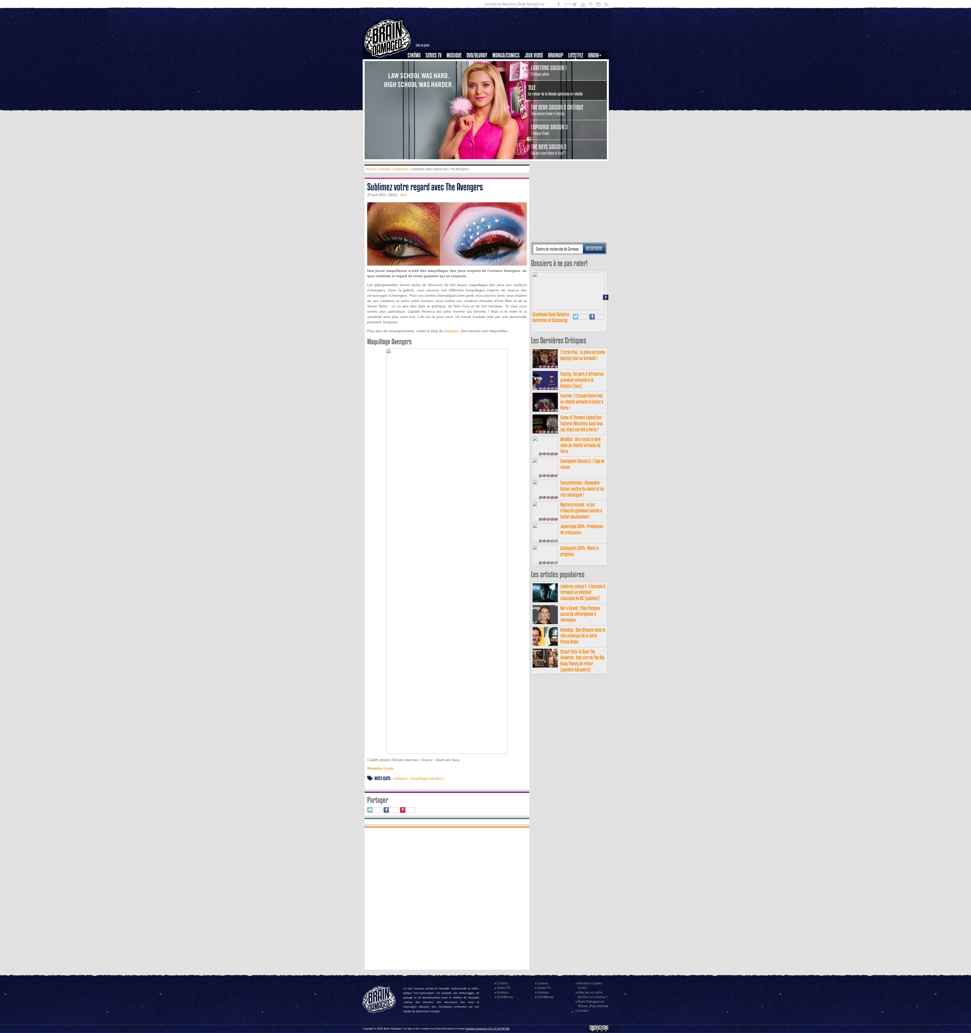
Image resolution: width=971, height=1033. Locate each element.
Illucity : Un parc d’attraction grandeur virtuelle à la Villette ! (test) (582, 380)
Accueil (371, 169)
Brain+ (595, 55)
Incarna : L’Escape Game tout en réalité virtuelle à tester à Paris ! (581, 402)
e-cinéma (416, 81)
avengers (400, 778)
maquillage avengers (426, 778)
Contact (583, 1010)
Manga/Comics (506, 55)
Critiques (416, 64)
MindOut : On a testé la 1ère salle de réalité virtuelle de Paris (580, 445)
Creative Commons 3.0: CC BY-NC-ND (487, 1028)
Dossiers (416, 72)
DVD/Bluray (477, 55)
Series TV (434, 55)
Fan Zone (596, 64)
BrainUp (555, 55)
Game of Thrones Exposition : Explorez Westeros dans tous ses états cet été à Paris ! (581, 423)
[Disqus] (447, 898)
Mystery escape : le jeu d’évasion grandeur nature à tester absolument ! (581, 511)
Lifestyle (575, 55)
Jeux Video (534, 55)
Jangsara (451, 331)
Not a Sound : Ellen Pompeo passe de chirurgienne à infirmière (580, 614)
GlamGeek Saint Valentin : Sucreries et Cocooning (552, 317)
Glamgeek (577, 72)
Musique (454, 55)
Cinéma (414, 55)
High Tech (577, 81)
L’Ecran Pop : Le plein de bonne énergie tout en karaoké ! (582, 355)
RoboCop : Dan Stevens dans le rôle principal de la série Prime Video (582, 636)
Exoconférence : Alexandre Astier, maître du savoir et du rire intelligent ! (582, 489)
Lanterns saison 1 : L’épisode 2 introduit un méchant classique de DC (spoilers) (582, 592)
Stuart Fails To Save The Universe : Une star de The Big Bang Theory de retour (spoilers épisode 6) (582, 660)
